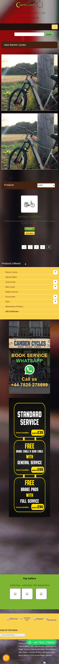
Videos (25, 652)
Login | (13, 13)
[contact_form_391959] (6, 657)
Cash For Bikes (24, 646)
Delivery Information (38, 649)
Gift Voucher (23, 640)
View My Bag (34, 18)
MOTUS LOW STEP (29, 216)
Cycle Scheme (50, 646)
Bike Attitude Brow (41, 585)
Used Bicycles (39, 646)
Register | (21, 13)
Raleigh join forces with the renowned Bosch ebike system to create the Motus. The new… (29, 222)
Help (43, 13)
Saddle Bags (15, 585)
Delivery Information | (33, 13)
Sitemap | (49, 655)
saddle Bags (27, 585)
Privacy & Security (25, 643)
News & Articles (51, 649)
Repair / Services (24, 649)
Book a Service (24, 655)
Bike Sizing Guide (48, 652)
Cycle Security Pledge (37, 655)
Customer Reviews (35, 652)
